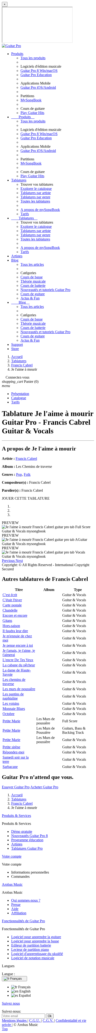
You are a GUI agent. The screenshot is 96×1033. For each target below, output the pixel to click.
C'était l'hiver (12, 600)
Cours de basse (32, 277)
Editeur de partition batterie (31, 945)
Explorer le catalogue (36, 189)
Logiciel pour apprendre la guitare (36, 937)
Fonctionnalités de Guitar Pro (23, 921)
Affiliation (18, 913)
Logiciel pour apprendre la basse (35, 941)
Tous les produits (33, 58)
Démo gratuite (21, 832)
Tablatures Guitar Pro (27, 848)
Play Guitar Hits (32, 113)
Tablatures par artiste (36, 193)
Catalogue (18, 398)
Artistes (16, 256)
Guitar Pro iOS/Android (38, 87)
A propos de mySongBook (40, 210)
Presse (16, 905)
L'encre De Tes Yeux (18, 660)
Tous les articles (32, 264)
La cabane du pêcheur (19, 665)
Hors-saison (11, 626)
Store (15, 349)
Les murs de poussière (19, 689)
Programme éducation (27, 840)
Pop (19, 474)
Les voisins (11, 703)
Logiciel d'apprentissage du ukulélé (37, 954)
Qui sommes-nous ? (25, 900)
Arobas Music (12, 884)
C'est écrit (10, 595)
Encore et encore (15, 615)
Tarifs (25, 214)
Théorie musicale (33, 281)
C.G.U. (35, 1020)
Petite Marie (11, 721)
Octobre (8, 714)
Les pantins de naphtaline (13, 696)
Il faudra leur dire (15, 631)
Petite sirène (11, 747)
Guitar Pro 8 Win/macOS (39, 71)
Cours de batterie (33, 286)
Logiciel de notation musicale (32, 958)
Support (17, 345)
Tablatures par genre (35, 197)
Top (5, 1029)
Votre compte (11, 856)
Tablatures (18, 180)
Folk (27, 474)
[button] (9, 561)
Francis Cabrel (26, 459)
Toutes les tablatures (35, 201)
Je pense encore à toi (18, 645)
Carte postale (12, 605)
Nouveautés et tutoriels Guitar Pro (45, 290)
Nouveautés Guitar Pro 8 (29, 836)
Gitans (7, 621)
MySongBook (31, 100)
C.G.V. (48, 1020)
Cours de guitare (33, 294)
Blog (14, 260)
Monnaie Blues (14, 709)
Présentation (20, 394)
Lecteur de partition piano (30, 950)
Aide (14, 909)
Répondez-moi (13, 752)
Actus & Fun (30, 298)
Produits (17, 54)
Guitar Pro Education (36, 75)
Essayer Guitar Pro (16, 787)
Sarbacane (10, 767)
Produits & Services (16, 816)
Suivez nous (11, 1003)
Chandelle (10, 610)
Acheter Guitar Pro (44, 787)
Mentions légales (14, 1020)
